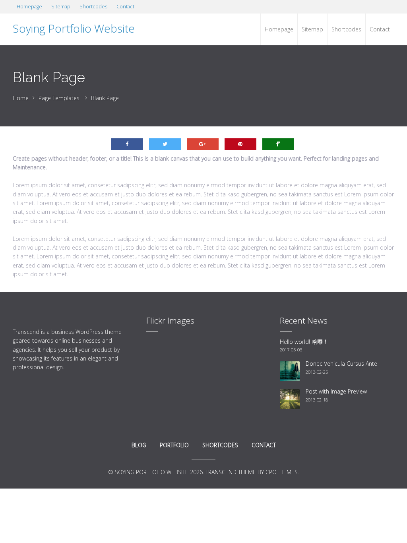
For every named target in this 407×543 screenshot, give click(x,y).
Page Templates (59, 98)
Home (21, 98)
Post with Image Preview (336, 391)
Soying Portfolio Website (74, 28)
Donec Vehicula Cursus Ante (341, 363)
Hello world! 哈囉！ (304, 341)
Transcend (220, 472)
